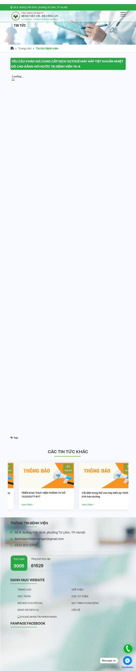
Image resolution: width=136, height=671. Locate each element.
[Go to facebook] (127, 660)
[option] (38, 486)
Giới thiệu (78, 589)
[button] (68, 41)
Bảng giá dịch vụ (28, 609)
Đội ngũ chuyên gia (30, 603)
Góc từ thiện (80, 596)
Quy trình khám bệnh (85, 603)
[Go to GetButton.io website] (127, 667)
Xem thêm (19, 504)
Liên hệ (76, 609)
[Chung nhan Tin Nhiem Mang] (37, 616)
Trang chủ (24, 48)
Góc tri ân (24, 596)
